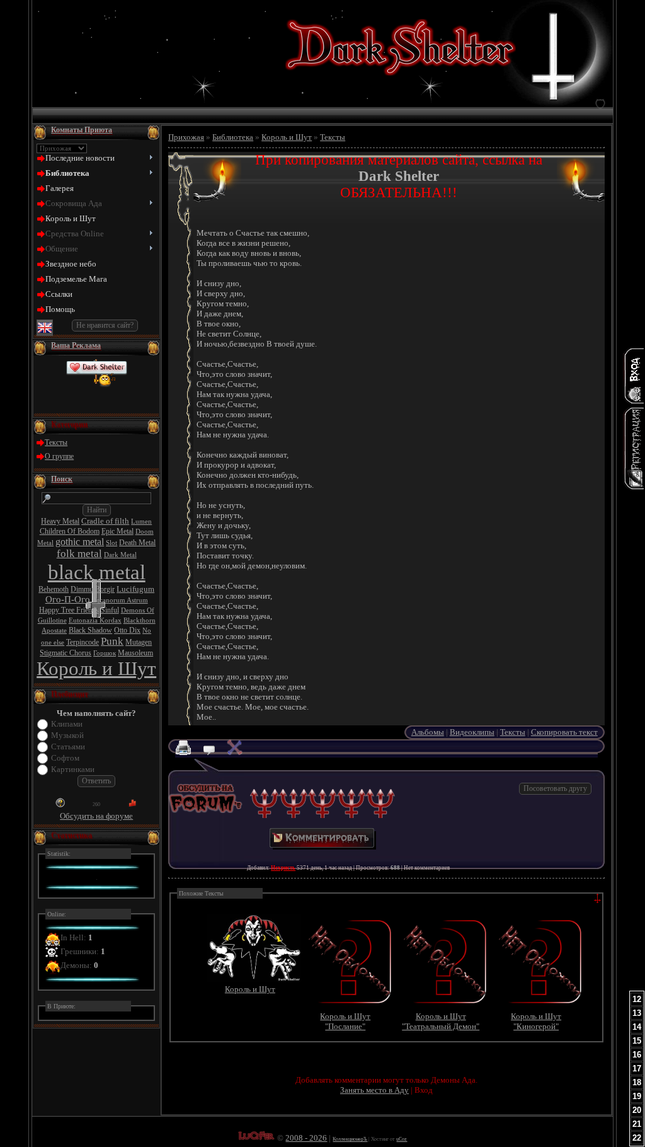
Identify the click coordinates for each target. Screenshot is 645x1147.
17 (636, 1068)
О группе (59, 456)
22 (636, 1138)
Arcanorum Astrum (120, 600)
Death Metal (137, 542)
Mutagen (138, 642)
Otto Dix (127, 630)
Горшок (104, 653)
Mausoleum (135, 652)
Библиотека (232, 137)
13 (636, 1013)
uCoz (401, 1139)
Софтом (65, 758)
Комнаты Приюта (81, 129)
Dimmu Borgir (93, 589)
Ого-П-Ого (67, 599)
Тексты (56, 442)
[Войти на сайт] (633, 375)
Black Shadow (90, 630)
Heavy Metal (60, 521)
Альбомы (427, 732)
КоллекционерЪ (350, 1139)
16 (636, 1054)
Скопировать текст (564, 732)
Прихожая (186, 137)
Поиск (61, 479)
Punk (112, 641)
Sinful (110, 610)
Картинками (72, 769)
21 (636, 1124)
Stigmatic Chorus (65, 652)
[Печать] (188, 752)
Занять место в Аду (374, 1090)
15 (636, 1041)
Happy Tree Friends (69, 610)
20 (636, 1110)
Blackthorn (139, 620)
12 (636, 999)
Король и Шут (96, 668)
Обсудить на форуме (96, 816)
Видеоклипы (472, 732)
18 (636, 1082)
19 (636, 1096)
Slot (111, 542)
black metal (97, 572)
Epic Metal (117, 531)
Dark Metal (120, 554)
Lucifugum (135, 589)
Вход (423, 1090)
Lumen (141, 521)
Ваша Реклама (76, 345)
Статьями (68, 746)
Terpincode (82, 642)
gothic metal (79, 541)
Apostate (54, 630)
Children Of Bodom (70, 531)
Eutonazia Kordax (95, 620)
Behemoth (53, 589)
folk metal (79, 554)
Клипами (67, 724)
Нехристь (283, 868)
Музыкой (67, 735)
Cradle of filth (105, 521)
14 (636, 1027)
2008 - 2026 (306, 1138)
